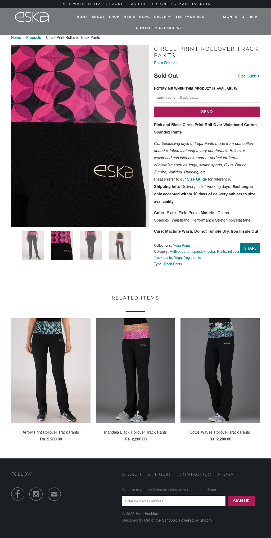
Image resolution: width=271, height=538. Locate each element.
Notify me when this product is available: (195, 88)
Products (33, 37)
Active (175, 251)
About (98, 17)
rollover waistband (242, 251)
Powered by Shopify (195, 520)
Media (129, 17)
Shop (114, 17)
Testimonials (189, 17)
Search (131, 474)
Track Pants (173, 263)
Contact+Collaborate (160, 28)
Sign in (230, 17)
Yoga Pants (182, 245)
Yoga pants (192, 257)
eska (211, 251)
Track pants (163, 257)
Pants (221, 251)
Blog (144, 17)
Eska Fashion (166, 62)
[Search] (243, 17)
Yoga (178, 257)
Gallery (162, 17)
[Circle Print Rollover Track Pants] (80, 136)
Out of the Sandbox (160, 520)
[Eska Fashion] (32, 17)
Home (82, 17)
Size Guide (248, 76)
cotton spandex (193, 251)
